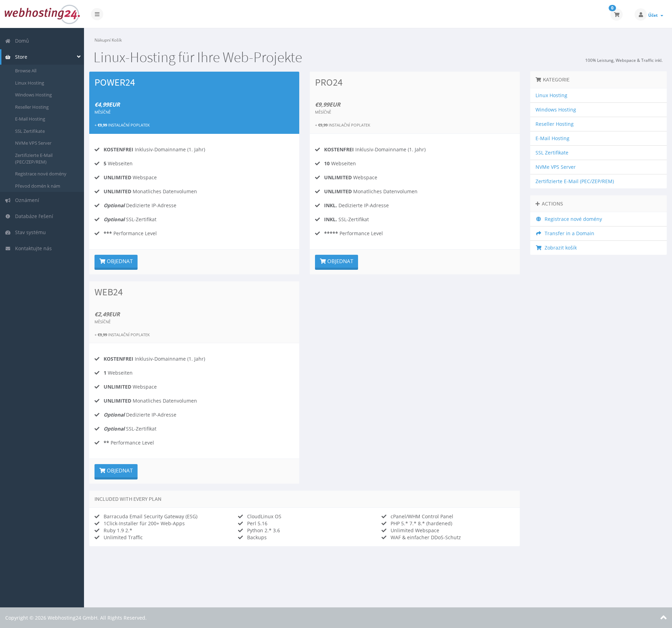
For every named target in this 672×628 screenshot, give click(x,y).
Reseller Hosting (32, 107)
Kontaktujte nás (32, 248)
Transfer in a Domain (568, 233)
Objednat (119, 261)
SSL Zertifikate (30, 131)
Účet (654, 15)
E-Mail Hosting (30, 119)
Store (19, 56)
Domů (20, 40)
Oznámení (25, 200)
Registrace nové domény (40, 174)
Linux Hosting (29, 83)
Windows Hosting (33, 95)
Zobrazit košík (559, 247)
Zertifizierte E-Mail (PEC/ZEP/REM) (33, 158)
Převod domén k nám (37, 186)
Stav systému (29, 232)
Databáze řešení (32, 216)
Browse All (25, 70)
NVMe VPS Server (33, 143)
